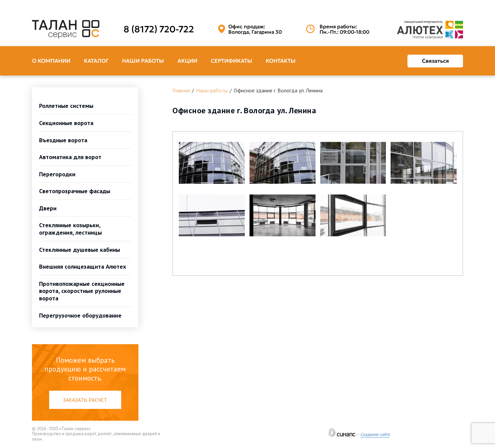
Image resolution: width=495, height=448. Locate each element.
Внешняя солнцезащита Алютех (82, 266)
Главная (181, 90)
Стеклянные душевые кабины (79, 249)
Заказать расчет (85, 399)
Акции (187, 60)
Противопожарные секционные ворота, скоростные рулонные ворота (82, 291)
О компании (51, 60)
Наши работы (143, 60)
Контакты (281, 60)
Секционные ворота (66, 123)
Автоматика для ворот (70, 157)
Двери (48, 208)
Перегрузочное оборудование (80, 315)
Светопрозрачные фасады (74, 191)
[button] (212, 163)
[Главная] (65, 29)
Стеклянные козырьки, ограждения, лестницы (70, 228)
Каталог (96, 60)
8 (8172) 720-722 (159, 29)
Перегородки (57, 174)
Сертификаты (231, 60)
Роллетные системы (66, 106)
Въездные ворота (63, 140)
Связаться (435, 60)
